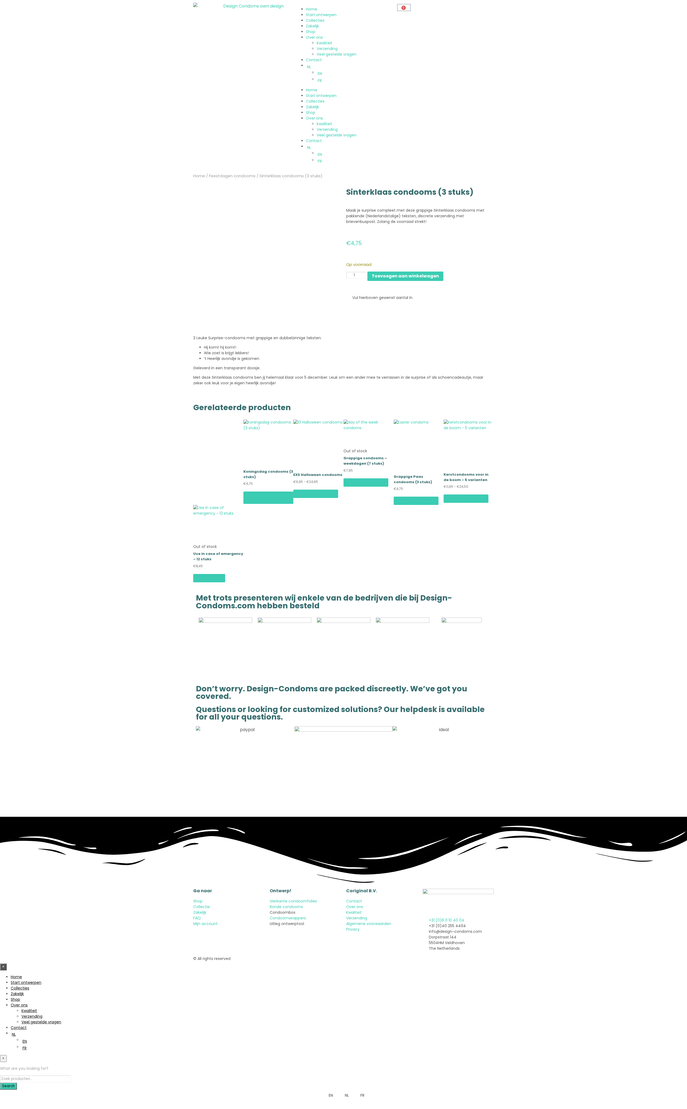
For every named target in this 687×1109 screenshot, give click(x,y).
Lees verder (209, 578)
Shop (310, 31)
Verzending (327, 48)
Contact (314, 60)
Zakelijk (312, 26)
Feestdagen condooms (232, 176)
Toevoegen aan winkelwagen (263, 497)
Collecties (315, 20)
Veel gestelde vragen (336, 54)
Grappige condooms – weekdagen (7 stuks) (365, 461)
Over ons (314, 37)
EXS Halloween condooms (317, 474)
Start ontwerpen (321, 14)
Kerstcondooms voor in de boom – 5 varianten (466, 477)
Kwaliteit (324, 43)
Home (311, 9)
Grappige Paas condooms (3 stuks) (413, 479)
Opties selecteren (315, 493)
